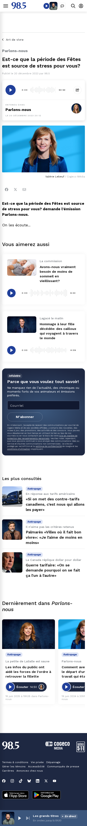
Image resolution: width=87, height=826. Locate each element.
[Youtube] (54, 781)
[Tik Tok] (20, 781)
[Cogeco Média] (57, 748)
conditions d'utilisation (18, 449)
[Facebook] (6, 189)
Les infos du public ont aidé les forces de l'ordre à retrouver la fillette (28, 671)
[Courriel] (24, 189)
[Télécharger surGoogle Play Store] (46, 795)
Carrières (8, 770)
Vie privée (37, 762)
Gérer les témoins (14, 766)
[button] (19, 818)
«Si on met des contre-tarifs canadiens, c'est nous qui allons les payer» (55, 504)
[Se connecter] (81, 6)
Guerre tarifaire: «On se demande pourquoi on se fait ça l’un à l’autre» (53, 570)
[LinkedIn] (37, 781)
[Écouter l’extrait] (10, 90)
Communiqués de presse (63, 766)
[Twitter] (15, 189)
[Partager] (77, 90)
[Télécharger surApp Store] (15, 795)
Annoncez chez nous (29, 770)
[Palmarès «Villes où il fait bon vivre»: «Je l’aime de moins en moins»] (12, 529)
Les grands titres (46, 816)
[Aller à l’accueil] (18, 8)
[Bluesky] (29, 781)
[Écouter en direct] (46, 6)
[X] (46, 781)
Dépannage (53, 762)
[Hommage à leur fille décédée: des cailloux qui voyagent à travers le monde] (21, 324)
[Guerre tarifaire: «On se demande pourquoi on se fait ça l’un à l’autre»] (12, 562)
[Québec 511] (80, 751)
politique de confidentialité (48, 446)
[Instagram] (12, 781)
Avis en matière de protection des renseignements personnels (42, 436)
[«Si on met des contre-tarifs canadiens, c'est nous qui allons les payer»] (12, 496)
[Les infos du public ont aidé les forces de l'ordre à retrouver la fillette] (28, 634)
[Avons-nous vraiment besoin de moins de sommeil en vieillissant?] (21, 267)
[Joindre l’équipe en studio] (62, 6)
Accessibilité (36, 766)
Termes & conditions (15, 762)
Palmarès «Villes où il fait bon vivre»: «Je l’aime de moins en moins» (54, 537)
